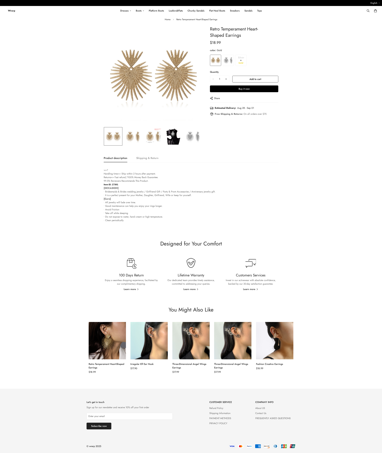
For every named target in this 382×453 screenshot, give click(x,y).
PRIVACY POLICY (218, 423)
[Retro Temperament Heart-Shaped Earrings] (107, 340)
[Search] (368, 10)
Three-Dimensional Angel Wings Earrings (189, 365)
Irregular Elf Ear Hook (142, 364)
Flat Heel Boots (217, 10)
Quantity (214, 72)
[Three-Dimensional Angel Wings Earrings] (191, 340)
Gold (215, 60)
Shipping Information (219, 413)
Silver (228, 60)
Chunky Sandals (196, 10)
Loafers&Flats (176, 10)
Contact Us (260, 413)
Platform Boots (156, 10)
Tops (259, 10)
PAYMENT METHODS (220, 418)
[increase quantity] (226, 79)
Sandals (248, 10)
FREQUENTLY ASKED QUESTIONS (273, 418)
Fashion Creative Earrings (269, 364)
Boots (139, 10)
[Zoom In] (196, 32)
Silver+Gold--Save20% (241, 60)
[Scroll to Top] (376, 436)
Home (168, 19)
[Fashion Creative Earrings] (274, 340)
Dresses (124, 10)
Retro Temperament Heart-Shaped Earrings (106, 365)
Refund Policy (216, 408)
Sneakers (235, 10)
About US (260, 408)
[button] (375, 10)
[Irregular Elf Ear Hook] (149, 340)
